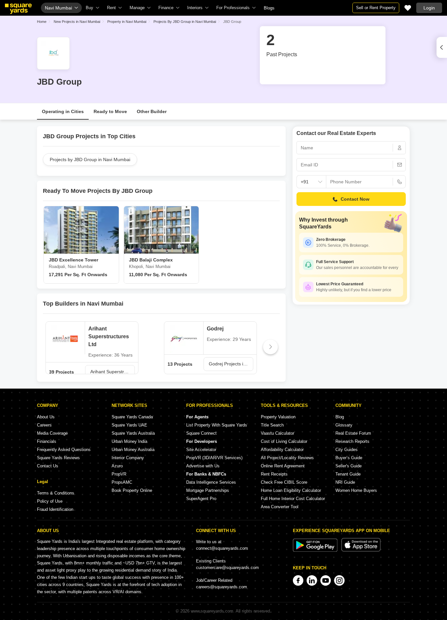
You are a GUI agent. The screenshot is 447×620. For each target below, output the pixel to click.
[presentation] (52, 347)
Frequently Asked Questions (64, 449)
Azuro (117, 465)
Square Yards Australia (133, 433)
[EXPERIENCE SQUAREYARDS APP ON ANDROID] (316, 550)
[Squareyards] (18, 9)
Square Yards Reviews (58, 457)
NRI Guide (345, 482)
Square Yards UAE (129, 425)
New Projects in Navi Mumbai (77, 22)
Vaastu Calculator (277, 433)
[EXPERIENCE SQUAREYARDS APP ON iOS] (361, 550)
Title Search (272, 425)
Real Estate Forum (353, 433)
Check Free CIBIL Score (284, 482)
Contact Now (355, 199)
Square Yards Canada (132, 416)
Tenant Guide (348, 474)
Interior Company (128, 457)
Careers (44, 425)
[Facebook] (298, 580)
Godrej (215, 328)
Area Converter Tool (279, 506)
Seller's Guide (348, 465)
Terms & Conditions (55, 493)
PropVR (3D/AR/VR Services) (214, 457)
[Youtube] (325, 580)
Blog (339, 416)
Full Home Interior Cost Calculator (293, 498)
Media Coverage (52, 433)
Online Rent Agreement (283, 465)
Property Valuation (278, 416)
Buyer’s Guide (348, 457)
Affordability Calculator (282, 449)
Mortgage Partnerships (207, 490)
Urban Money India (129, 441)
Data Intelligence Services (211, 482)
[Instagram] (339, 580)
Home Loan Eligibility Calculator (291, 490)
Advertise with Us (203, 465)
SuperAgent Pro (201, 498)
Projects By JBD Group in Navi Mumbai (184, 22)
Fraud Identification (55, 509)
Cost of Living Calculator (284, 441)
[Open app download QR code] (442, 47)
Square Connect (201, 433)
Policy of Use (50, 501)
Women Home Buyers (356, 490)
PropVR (119, 474)
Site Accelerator (201, 449)
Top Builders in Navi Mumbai (83, 303)
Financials (46, 441)
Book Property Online (132, 490)
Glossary (343, 425)
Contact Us (47, 465)
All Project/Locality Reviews (287, 457)
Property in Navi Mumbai (126, 22)
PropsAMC (122, 482)
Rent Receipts (274, 474)
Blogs (269, 8)
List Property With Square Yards (216, 425)
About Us (46, 416)
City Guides (346, 449)
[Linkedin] (312, 580)
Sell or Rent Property (376, 7)
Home (41, 22)
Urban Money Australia (133, 449)
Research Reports (352, 441)
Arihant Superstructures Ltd (108, 336)
